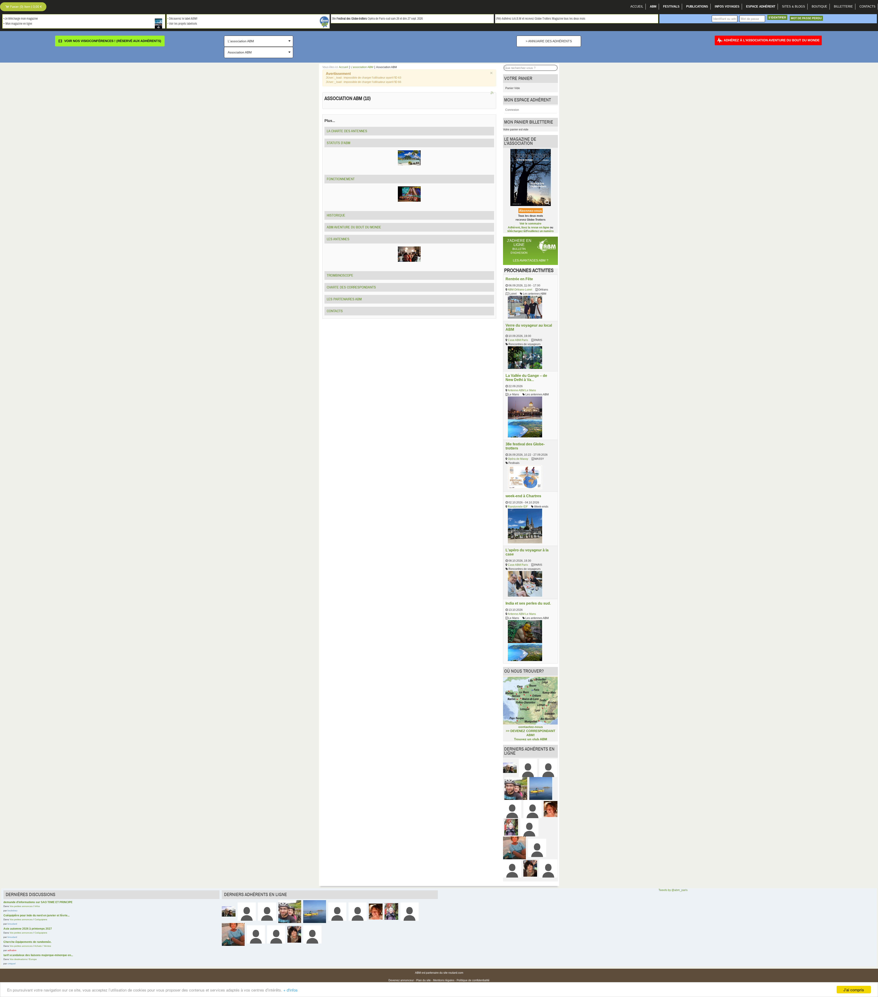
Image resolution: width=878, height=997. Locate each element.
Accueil (343, 67)
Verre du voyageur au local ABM (529, 327)
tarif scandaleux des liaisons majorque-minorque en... (38, 955)
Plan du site (423, 980)
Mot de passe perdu (806, 18)
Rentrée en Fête (519, 279)
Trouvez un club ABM (530, 739)
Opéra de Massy (518, 458)
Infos (37, 906)
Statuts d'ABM (338, 143)
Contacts (335, 311)
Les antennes (338, 239)
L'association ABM (362, 67)
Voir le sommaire (530, 223)
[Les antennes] (409, 254)
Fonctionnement (341, 179)
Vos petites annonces (21, 906)
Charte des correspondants (351, 287)
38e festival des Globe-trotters (525, 446)
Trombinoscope (340, 275)
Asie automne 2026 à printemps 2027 (27, 928)
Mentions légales (443, 980)
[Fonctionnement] (409, 194)
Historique (336, 215)
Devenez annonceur (401, 980)
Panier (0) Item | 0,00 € (25, 7)
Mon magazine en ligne (18, 24)
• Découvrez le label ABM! (182, 19)
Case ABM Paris (518, 340)
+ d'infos (290, 990)
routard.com (455, 972)
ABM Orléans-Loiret (520, 289)
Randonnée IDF (518, 506)
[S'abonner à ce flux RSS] (492, 93)
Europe (33, 959)
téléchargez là (516, 231)
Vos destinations (18, 959)
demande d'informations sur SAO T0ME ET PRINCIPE (37, 902)
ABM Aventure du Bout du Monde (354, 227)
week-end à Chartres (523, 496)
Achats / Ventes (42, 946)
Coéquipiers (41, 919)
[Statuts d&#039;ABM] (409, 157)
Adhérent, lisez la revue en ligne (528, 227)
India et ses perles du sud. (528, 603)
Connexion (512, 109)
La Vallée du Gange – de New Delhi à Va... (526, 377)
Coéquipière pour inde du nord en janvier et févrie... (36, 915)
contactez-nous (530, 727)
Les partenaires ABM (344, 299)
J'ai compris (853, 989)
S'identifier (777, 17)
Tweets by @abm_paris (673, 890)
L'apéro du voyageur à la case (527, 552)
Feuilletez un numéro (540, 231)
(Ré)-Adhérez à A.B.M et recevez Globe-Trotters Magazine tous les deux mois (540, 19)
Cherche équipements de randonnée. (27, 942)
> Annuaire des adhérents (549, 41)
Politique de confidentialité (473, 980)
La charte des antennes (347, 131)
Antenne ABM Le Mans (522, 390)
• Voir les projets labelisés (182, 24)
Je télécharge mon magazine (21, 19)
